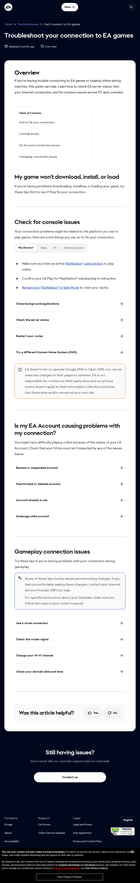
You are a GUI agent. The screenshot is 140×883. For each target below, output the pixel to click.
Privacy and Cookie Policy (67, 868)
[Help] (8, 7)
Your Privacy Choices (69, 876)
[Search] (131, 7)
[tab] (26, 248)
